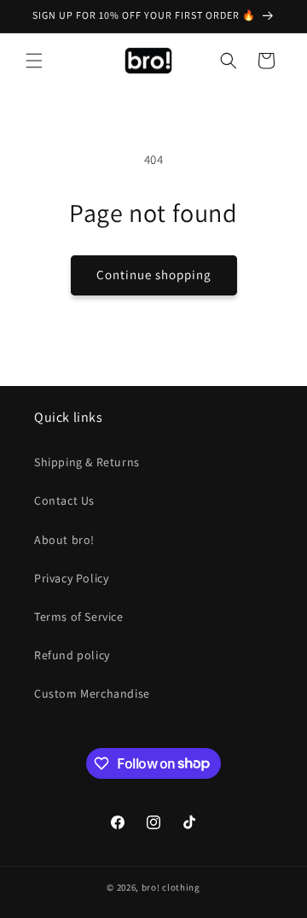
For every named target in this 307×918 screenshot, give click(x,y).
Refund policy (72, 655)
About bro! (64, 539)
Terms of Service (79, 616)
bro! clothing (171, 887)
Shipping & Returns (87, 462)
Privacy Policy (71, 578)
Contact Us (64, 500)
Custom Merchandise (92, 693)
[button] (34, 60)
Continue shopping (153, 274)
